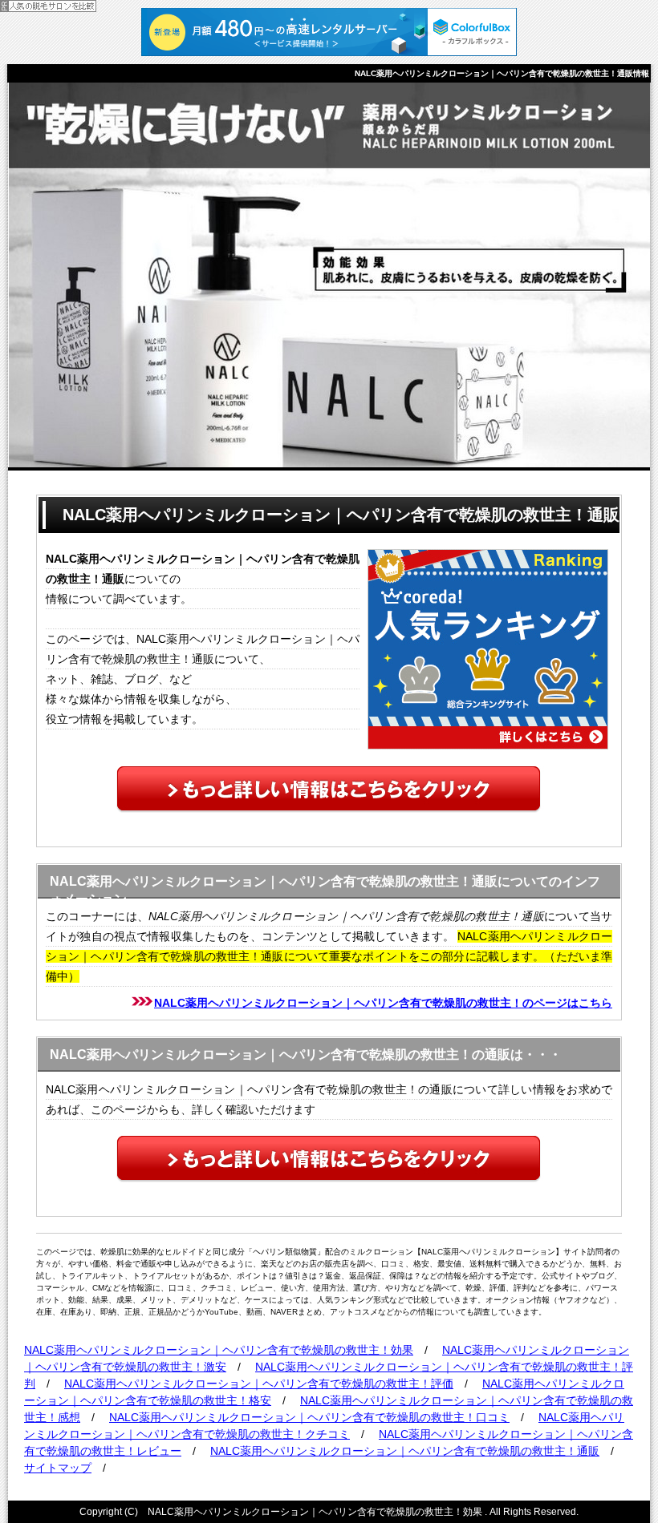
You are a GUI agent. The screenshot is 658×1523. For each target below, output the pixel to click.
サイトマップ (57, 1467)
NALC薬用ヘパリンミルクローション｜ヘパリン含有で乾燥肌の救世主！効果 (218, 1349)
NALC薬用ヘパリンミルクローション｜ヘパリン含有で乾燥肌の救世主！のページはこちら (383, 1002)
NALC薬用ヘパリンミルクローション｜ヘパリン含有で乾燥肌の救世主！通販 (404, 1450)
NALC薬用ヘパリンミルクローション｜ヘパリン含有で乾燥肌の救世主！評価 (258, 1383)
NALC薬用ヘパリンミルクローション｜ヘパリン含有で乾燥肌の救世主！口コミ (309, 1417)
